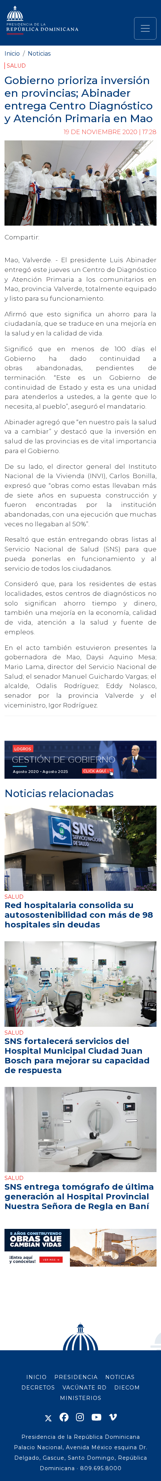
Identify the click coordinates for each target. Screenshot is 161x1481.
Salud (16, 65)
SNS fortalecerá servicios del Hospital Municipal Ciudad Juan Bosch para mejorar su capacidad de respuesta (77, 1055)
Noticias (39, 53)
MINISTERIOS (80, 1398)
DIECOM (127, 1387)
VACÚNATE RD (85, 1387)
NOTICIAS (120, 1377)
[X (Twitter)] (48, 1417)
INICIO (36, 1377)
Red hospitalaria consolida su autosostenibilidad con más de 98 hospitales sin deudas (78, 914)
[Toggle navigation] (145, 28)
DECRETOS (38, 1387)
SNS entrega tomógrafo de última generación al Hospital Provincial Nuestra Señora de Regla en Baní (79, 1196)
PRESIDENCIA (76, 1377)
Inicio (12, 53)
